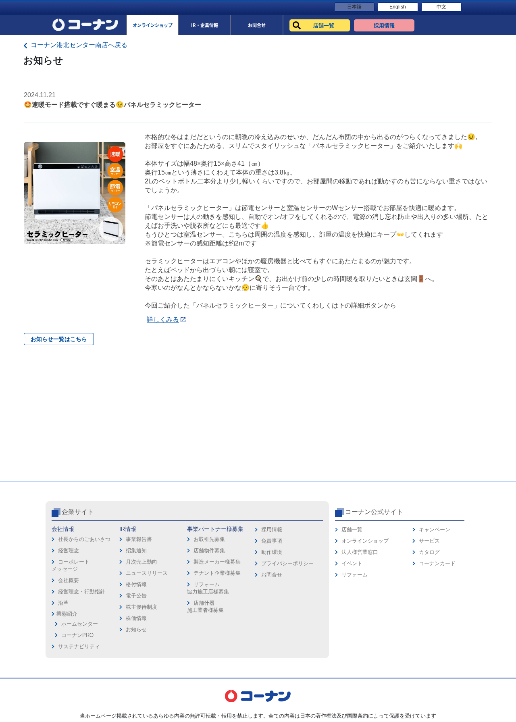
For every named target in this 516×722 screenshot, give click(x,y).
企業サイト (78, 511)
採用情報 (271, 529)
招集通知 (136, 550)
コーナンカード (437, 563)
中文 (441, 7)
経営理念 (68, 550)
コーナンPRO (77, 635)
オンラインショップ (365, 541)
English (397, 7)
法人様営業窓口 (359, 552)
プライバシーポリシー (287, 563)
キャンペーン (434, 529)
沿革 (63, 603)
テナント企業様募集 (217, 573)
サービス (429, 541)
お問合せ (271, 575)
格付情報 (136, 584)
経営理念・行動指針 (81, 592)
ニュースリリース (147, 573)
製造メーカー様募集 (217, 562)
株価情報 (136, 618)
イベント (351, 563)
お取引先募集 (209, 539)
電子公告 (136, 596)
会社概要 (68, 580)
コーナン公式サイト (374, 511)
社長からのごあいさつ (84, 539)
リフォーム (354, 575)
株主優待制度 (141, 607)
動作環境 (271, 552)
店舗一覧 (351, 529)
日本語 (354, 7)
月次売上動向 (141, 562)
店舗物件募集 (209, 550)
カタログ (429, 552)
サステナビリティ (79, 646)
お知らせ (136, 629)
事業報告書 (139, 539)
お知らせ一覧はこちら (59, 339)
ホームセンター (79, 624)
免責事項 (271, 541)
